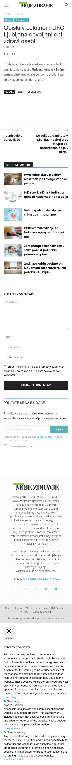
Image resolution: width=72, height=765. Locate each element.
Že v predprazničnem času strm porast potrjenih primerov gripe (44, 250)
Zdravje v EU (21, 20)
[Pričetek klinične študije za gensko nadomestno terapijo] (13, 196)
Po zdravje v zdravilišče (13, 138)
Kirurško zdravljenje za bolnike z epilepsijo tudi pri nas (44, 232)
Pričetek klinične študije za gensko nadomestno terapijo (46, 194)
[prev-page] (6, 281)
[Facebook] (16, 589)
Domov (7, 13)
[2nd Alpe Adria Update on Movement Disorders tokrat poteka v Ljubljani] (13, 267)
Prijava (59, 429)
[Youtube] (56, 589)
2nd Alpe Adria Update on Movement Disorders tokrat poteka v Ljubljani (45, 267)
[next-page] (12, 281)
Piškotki (24, 612)
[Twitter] (46, 589)
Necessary (13, 701)
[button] (6, 5)
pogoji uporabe (46, 436)
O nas (8, 608)
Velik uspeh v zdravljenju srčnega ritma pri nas (42, 212)
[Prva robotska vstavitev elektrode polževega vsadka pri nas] (13, 179)
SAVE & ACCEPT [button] (13, 759)
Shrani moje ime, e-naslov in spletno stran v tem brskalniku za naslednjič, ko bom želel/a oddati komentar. (34, 370)
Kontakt (19, 608)
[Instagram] (26, 589)
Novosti (19, 13)
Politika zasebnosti (42, 612)
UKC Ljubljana (35, 91)
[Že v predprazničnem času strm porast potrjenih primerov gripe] (13, 250)
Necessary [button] (10, 697)
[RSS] (36, 589)
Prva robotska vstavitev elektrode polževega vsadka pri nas (45, 179)
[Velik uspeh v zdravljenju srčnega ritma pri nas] (13, 214)
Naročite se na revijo (37, 608)
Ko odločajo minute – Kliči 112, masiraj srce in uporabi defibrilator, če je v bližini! (52, 144)
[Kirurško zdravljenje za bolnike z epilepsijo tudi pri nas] (13, 232)
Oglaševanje (57, 608)
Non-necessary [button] (13, 728)
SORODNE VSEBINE (18, 165)
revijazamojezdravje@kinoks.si (41, 578)
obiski (21, 91)
